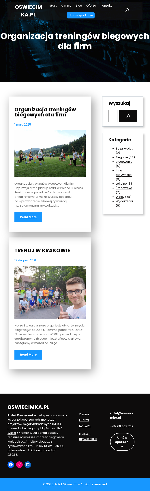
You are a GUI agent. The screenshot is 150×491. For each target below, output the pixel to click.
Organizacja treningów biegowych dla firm (45, 112)
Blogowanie (124, 162)
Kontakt (85, 426)
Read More (28, 217)
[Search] (128, 116)
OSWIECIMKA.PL (28, 407)
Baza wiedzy (124, 148)
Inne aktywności (124, 172)
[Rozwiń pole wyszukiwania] (127, 11)
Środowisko (124, 188)
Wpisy (120, 197)
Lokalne (121, 184)
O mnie (84, 414)
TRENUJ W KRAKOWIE (42, 250)
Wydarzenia (124, 201)
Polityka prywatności (88, 436)
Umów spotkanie (122, 441)
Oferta (84, 420)
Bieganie (122, 157)
